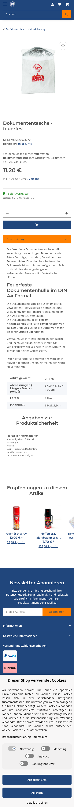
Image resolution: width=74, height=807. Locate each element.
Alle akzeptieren (37, 779)
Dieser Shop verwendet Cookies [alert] (37, 680)
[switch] (12, 748)
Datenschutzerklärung (20, 594)
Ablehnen (37, 792)
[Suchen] (66, 14)
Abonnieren (56, 611)
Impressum (40, 737)
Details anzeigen (37, 802)
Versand (34, 179)
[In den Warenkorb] (37, 225)
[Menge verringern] (7, 213)
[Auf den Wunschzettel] (63, 46)
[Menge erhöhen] (66, 213)
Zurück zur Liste (15, 29)
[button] (52, 4)
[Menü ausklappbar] (5, 2)
